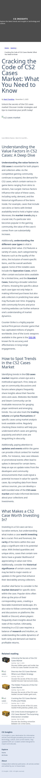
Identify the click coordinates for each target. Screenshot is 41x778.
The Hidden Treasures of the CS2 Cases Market (24, 686)
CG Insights (20, 18)
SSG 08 (32, 337)
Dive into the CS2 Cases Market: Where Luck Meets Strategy (23, 672)
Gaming (13, 48)
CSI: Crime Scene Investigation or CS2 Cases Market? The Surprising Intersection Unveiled (24, 714)
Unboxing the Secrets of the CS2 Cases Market (24, 659)
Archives (5, 755)
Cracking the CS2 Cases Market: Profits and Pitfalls (23, 699)
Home (7, 48)
